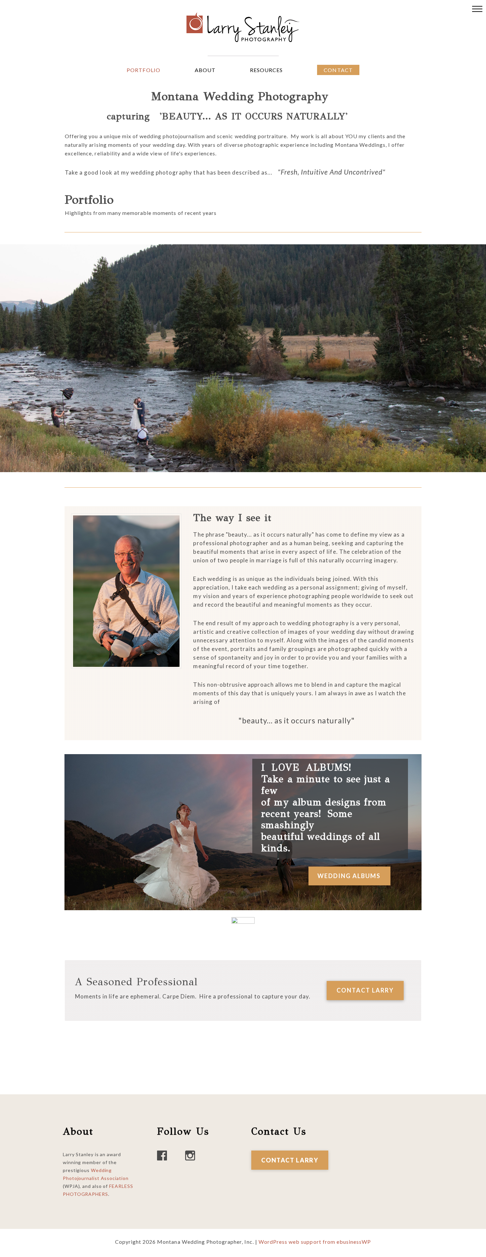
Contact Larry (289, 1160)
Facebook (162, 1155)
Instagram (190, 1155)
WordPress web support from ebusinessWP (315, 1241)
